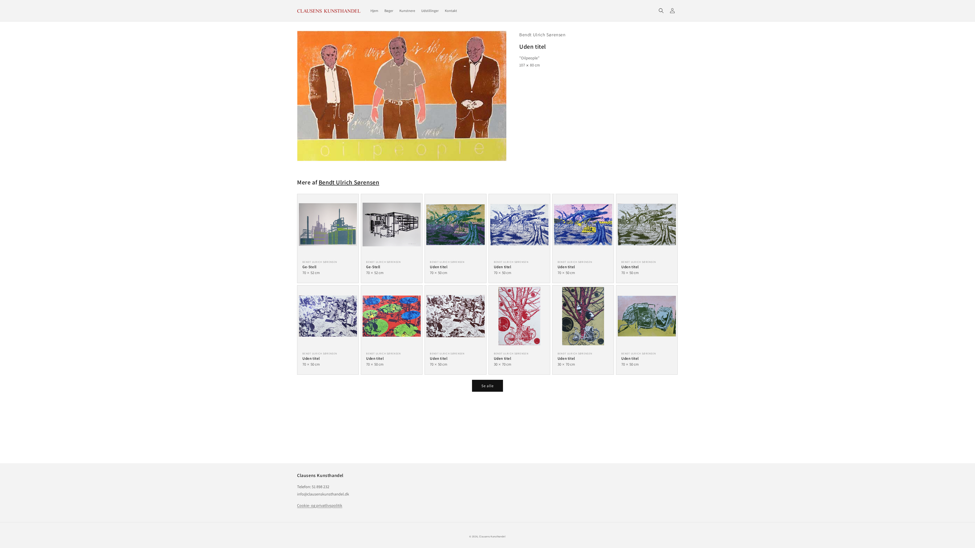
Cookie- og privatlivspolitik (319, 505)
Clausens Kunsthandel (492, 536)
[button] (661, 10)
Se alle (487, 385)
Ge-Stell (309, 266)
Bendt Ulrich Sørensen (542, 35)
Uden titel (438, 266)
